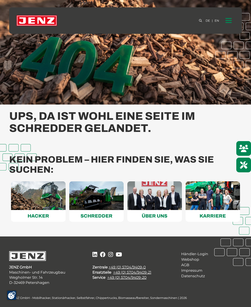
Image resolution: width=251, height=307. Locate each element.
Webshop (190, 259)
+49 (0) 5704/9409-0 (127, 267)
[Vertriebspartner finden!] (243, 148)
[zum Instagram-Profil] (110, 254)
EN (217, 20)
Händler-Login (194, 254)
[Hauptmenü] (228, 20)
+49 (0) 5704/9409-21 (132, 272)
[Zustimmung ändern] (11, 295)
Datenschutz (193, 276)
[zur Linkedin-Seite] (94, 254)
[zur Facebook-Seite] (102, 254)
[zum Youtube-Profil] (119, 254)
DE (208, 20)
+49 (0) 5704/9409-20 (126, 277)
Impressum (191, 270)
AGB (185, 265)
